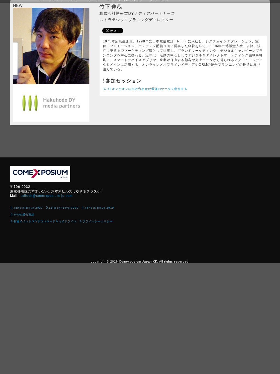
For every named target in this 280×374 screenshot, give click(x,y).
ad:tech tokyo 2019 (99, 207)
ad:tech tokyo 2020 (63, 207)
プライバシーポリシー (98, 221)
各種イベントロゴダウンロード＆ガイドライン (45, 221)
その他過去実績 (23, 214)
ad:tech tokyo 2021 (28, 207)
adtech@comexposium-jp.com (47, 196)
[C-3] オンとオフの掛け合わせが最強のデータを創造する (145, 88)
